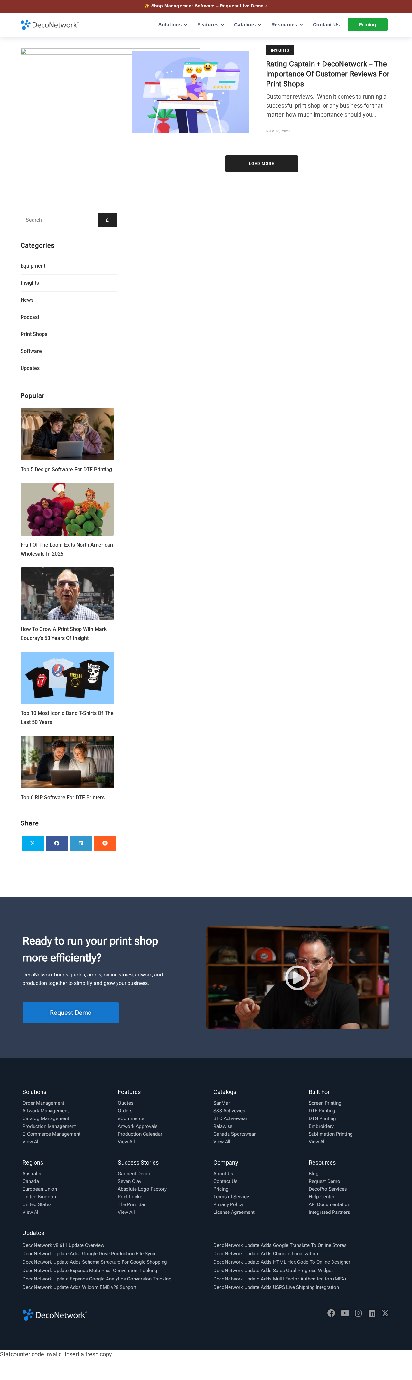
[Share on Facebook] (57, 843)
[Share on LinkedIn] (81, 843)
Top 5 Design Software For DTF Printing (66, 469)
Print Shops (34, 334)
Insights (280, 50)
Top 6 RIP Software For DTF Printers (63, 798)
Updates (30, 368)
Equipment (33, 266)
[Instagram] (358, 1313)
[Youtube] (345, 1313)
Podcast (30, 317)
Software (31, 351)
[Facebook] (331, 1313)
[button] (298, 978)
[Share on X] (33, 843)
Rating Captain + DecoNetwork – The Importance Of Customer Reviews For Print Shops (327, 74)
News (27, 300)
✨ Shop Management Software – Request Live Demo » (206, 5)
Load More (261, 163)
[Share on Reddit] (105, 843)
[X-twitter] (385, 1313)
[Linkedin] (372, 1313)
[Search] (107, 220)
